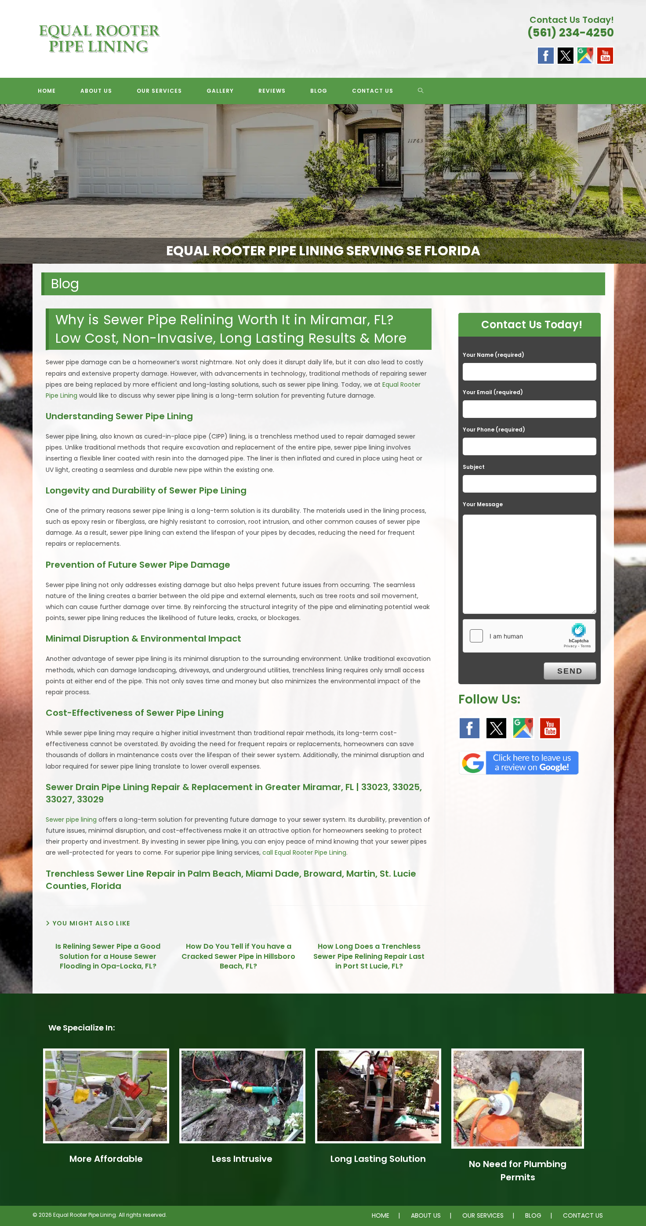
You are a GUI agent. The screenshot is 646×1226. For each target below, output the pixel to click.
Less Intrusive (242, 1159)
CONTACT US (583, 1215)
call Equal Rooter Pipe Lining (304, 852)
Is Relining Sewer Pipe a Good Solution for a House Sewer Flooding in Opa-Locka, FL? (107, 956)
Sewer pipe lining (71, 819)
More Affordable (106, 1159)
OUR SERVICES (483, 1215)
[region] (323, 184)
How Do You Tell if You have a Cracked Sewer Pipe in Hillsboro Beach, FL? (238, 956)
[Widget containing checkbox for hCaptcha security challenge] (529, 636)
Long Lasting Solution (378, 1159)
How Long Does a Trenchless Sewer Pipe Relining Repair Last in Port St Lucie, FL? (369, 956)
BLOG (533, 1215)
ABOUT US (426, 1215)
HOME (380, 1215)
